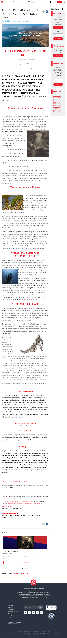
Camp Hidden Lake (13, 611)
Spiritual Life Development (21, 573)
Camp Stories (56, 96)
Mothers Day (56, 104)
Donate (59, 2)
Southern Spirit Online (57, 106)
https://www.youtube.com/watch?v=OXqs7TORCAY (18, 481)
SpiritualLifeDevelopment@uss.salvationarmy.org (18, 501)
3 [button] (28, 568)
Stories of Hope (57, 112)
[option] (25, 550)
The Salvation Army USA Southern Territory (14, 622)
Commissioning (57, 97)
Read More (25, 562)
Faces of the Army (57, 99)
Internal (55, 102)
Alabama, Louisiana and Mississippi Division (26, 2)
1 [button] (23, 568)
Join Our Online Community (15, 618)
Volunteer (58, 55)
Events (55, 99)
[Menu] (64, 2)
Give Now (58, 27)
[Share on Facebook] (47, 11)
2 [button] (25, 568)
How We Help (11, 609)
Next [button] (6, 551)
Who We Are (11, 605)
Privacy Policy (43, 633)
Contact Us (10, 616)
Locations (53, 2)
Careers (10, 607)
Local (59, 102)
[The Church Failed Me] (25, 542)
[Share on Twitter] (43, 11)
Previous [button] (2, 551)
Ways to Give (11, 613)
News (54, 105)
